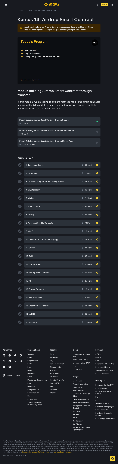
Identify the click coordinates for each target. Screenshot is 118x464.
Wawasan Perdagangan (104, 370)
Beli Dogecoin (78, 421)
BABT (52, 386)
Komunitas (31, 386)
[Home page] (51, 4)
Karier (29, 357)
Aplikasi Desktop (33, 399)
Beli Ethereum (78, 424)
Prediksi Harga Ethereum (82, 402)
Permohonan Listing (80, 360)
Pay (51, 361)
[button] (112, 4)
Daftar (104, 5)
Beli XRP (76, 418)
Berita (29, 364)
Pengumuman (32, 361)
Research (53, 390)
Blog (29, 383)
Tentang (30, 354)
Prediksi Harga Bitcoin (81, 399)
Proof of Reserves (102, 373)
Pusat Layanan (101, 388)
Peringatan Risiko (33, 390)
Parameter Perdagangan (104, 407)
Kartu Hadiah (55, 373)
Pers (29, 367)
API (96, 400)
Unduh (29, 396)
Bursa (52, 354)
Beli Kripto (54, 357)
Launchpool (54, 377)
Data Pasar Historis (102, 367)
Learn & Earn (77, 381)
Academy (53, 370)
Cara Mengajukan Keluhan (105, 419)
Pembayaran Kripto (57, 364)
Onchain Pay (77, 369)
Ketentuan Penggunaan (30, 452)
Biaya (97, 397)
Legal (29, 370)
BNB (97, 361)
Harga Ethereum (79, 390)
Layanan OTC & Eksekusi (104, 364)
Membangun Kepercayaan (37, 380)
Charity (53, 393)
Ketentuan (31, 373)
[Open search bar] (96, 5)
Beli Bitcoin (77, 411)
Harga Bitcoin (78, 387)
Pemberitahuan (33, 393)
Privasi (29, 377)
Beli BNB (76, 414)
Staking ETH (54, 383)
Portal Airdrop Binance (103, 410)
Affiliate (98, 354)
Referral (98, 357)
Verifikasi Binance (102, 403)
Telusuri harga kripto (80, 384)
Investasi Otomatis (57, 380)
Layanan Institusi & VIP (81, 363)
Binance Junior (55, 367)
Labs (74, 366)
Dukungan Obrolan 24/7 (104, 385)
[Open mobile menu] (112, 5)
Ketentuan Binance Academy (62, 452)
